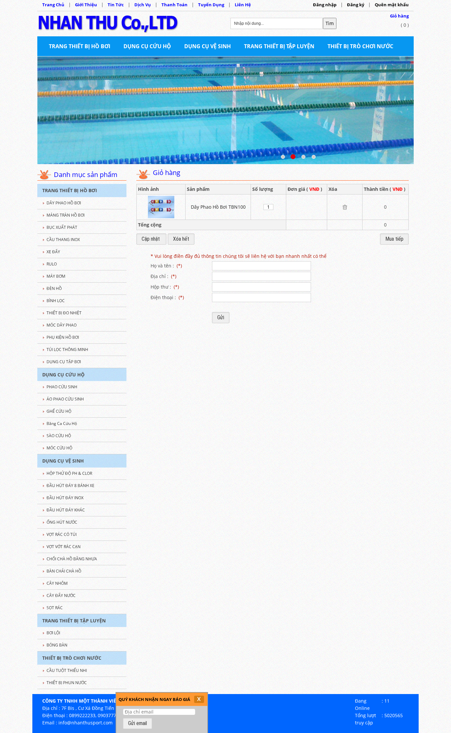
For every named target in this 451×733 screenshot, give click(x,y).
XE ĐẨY (53, 252)
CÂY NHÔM (57, 583)
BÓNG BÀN (57, 645)
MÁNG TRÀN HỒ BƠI (66, 215)
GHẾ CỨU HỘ (59, 411)
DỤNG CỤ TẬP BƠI (64, 362)
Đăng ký (355, 5)
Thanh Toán (174, 5)
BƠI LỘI (53, 633)
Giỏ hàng (399, 16)
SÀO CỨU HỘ (59, 435)
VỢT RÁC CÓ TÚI (62, 534)
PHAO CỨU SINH (62, 387)
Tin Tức (116, 5)
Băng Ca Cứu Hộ (62, 423)
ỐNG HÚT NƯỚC (62, 522)
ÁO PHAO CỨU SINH (65, 399)
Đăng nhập (324, 5)
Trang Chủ (53, 5)
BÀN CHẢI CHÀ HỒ (64, 571)
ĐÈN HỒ (54, 288)
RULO (52, 264)
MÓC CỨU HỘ (59, 448)
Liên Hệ (243, 5)
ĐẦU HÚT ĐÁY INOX (65, 498)
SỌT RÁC (55, 608)
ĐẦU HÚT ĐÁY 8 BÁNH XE (70, 485)
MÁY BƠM (56, 276)
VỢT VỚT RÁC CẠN (64, 546)
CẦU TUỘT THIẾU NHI (67, 670)
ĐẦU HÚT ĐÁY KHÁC (66, 510)
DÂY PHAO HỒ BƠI (64, 203)
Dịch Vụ (142, 5)
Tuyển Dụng (211, 5)
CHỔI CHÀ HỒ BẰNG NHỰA (72, 559)
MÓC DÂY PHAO (62, 325)
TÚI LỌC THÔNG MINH (67, 349)
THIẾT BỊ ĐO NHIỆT (64, 313)
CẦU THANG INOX (63, 239)
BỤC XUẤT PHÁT (62, 227)
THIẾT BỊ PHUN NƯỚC (67, 682)
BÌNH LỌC (56, 300)
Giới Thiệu (86, 5)
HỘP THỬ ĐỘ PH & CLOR (69, 473)
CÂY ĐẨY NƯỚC (61, 595)
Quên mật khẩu (392, 5)
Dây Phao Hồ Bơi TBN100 (218, 207)
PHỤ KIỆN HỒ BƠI (63, 337)
